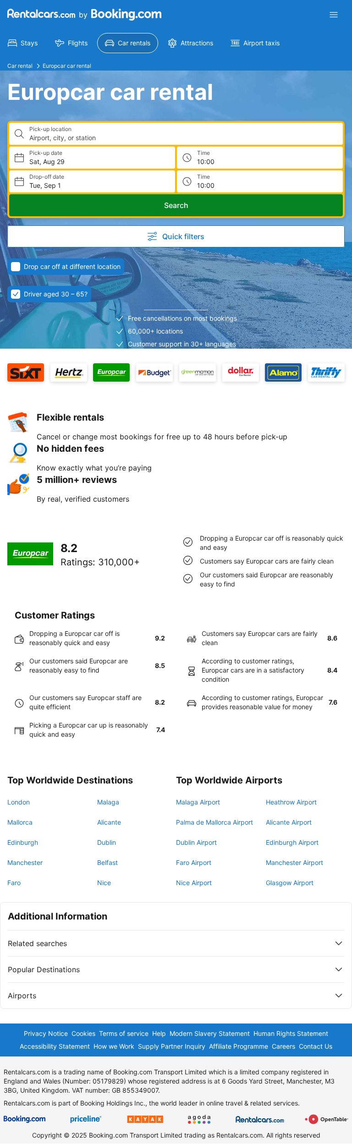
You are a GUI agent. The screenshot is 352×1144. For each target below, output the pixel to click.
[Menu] (334, 15)
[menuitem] (22, 43)
